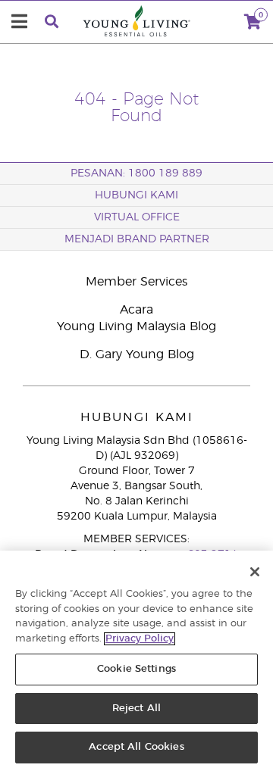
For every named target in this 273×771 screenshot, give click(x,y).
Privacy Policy (139, 639)
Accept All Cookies (136, 747)
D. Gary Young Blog (137, 354)
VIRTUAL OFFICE (137, 217)
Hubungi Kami (136, 195)
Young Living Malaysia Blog (136, 326)
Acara (136, 310)
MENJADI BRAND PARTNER (136, 239)
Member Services (136, 282)
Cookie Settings (136, 669)
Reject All (136, 708)
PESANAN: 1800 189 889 (136, 173)
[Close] (254, 571)
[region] (136, 661)
